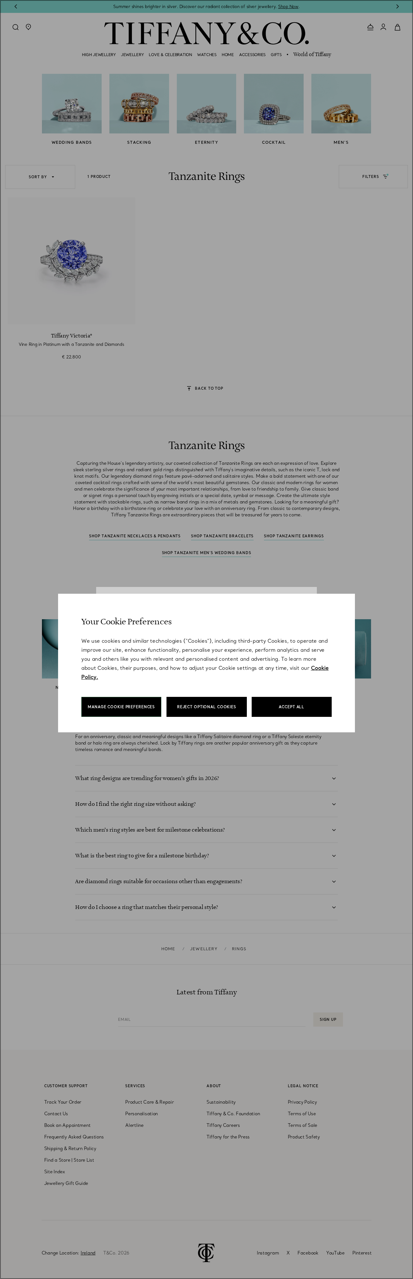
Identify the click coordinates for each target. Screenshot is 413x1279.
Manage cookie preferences (121, 707)
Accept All (291, 707)
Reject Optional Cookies (206, 707)
